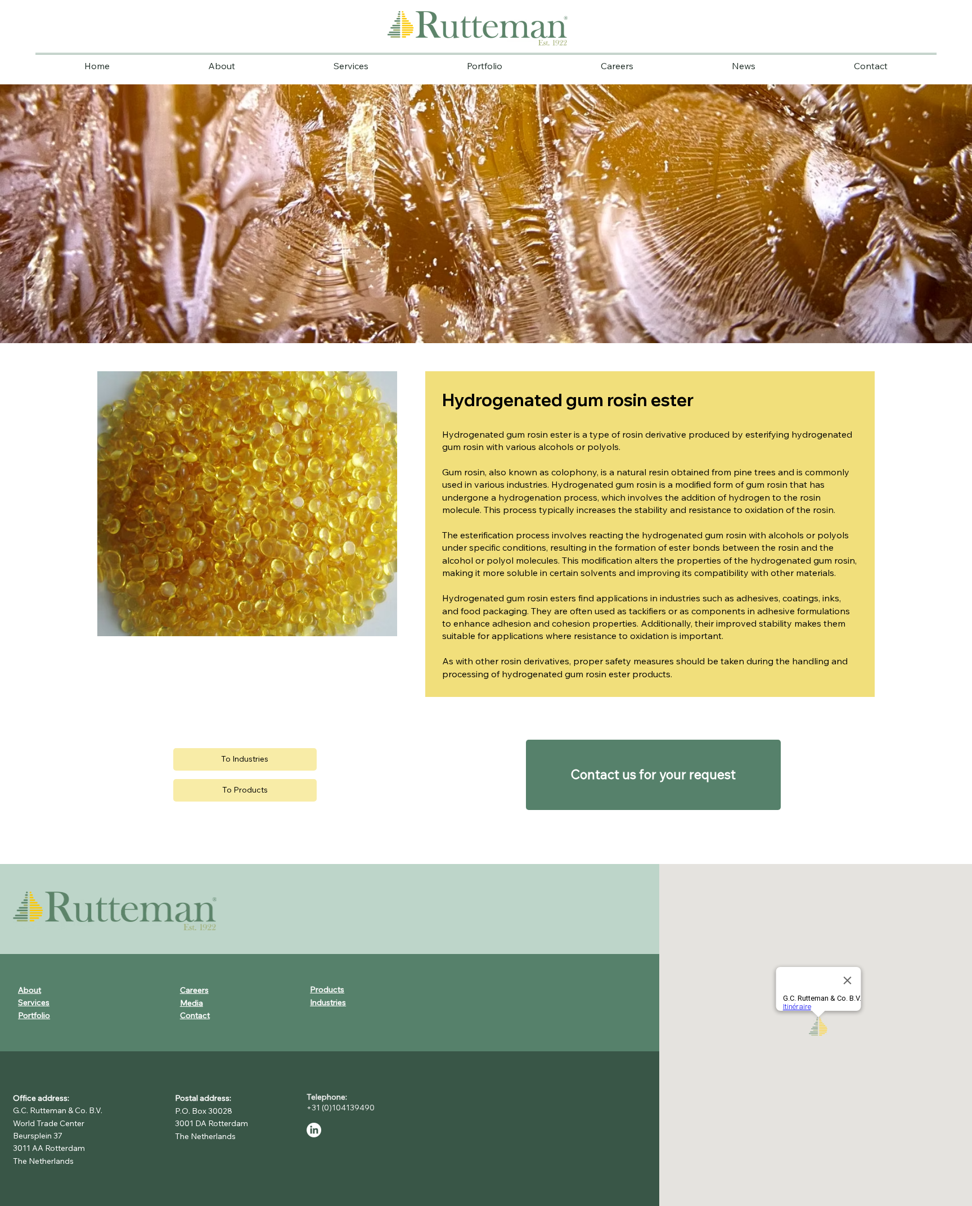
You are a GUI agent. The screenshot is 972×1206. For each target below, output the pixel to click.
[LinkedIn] (314, 1130)
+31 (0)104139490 (342, 1107)
